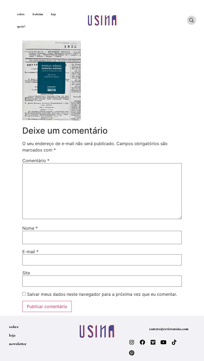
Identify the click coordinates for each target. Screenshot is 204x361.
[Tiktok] (174, 342)
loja (53, 14)
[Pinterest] (131, 353)
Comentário (35, 160)
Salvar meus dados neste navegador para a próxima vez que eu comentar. (102, 294)
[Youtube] (163, 342)
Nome (30, 228)
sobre (21, 14)
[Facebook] (142, 342)
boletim (38, 14)
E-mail (30, 251)
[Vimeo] (153, 342)
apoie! (21, 26)
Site (26, 273)
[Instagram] (131, 342)
